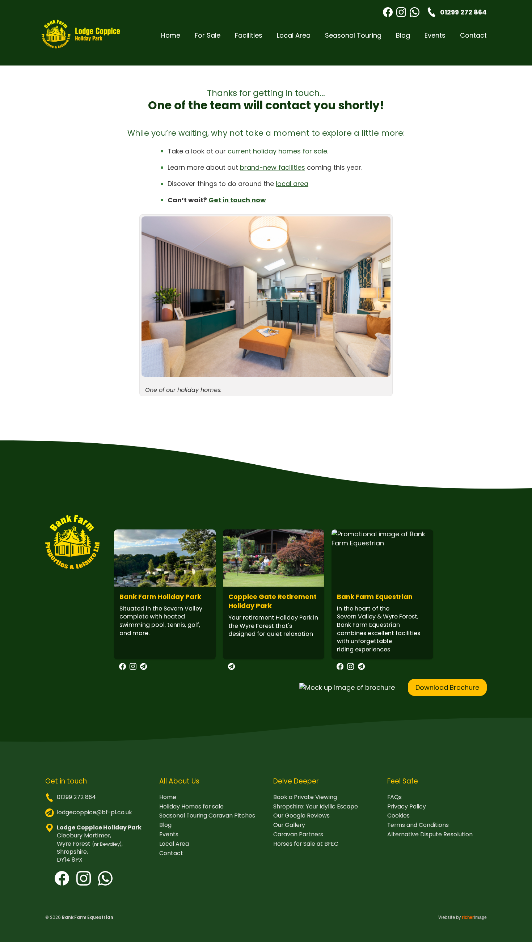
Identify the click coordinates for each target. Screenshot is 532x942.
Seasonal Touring (353, 35)
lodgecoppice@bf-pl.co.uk (94, 812)
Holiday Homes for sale (191, 807)
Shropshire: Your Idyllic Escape (315, 807)
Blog (403, 35)
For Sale (207, 35)
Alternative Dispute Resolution (430, 834)
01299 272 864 (76, 797)
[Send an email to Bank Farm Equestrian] (361, 667)
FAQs (394, 797)
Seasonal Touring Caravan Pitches (207, 816)
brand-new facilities (272, 167)
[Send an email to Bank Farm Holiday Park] (143, 667)
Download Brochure (447, 687)
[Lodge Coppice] (81, 35)
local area (292, 183)
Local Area (294, 35)
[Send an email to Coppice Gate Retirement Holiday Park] (231, 667)
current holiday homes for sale (277, 151)
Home (170, 35)
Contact (473, 35)
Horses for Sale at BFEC (305, 844)
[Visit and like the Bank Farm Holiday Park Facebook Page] (122, 667)
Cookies (398, 816)
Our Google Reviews (301, 816)
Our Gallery (289, 825)
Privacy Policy (406, 807)
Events (435, 35)
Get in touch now (237, 199)
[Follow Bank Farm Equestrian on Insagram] (350, 667)
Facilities (248, 35)
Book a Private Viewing (305, 797)
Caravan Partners (298, 834)
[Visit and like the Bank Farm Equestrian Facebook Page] (340, 667)
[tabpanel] (165, 600)
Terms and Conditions (418, 825)
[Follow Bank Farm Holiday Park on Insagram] (133, 667)
